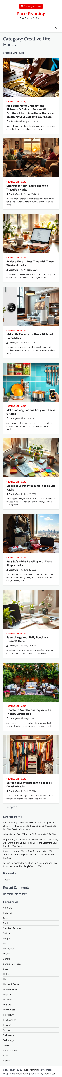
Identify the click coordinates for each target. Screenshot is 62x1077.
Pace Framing (31, 13)
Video (5, 1055)
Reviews (7, 1025)
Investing (7, 999)
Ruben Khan (14, 121)
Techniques (8, 1035)
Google (6, 879)
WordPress (49, 1073)
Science (6, 1030)
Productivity (8, 1014)
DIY (4, 943)
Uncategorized (10, 1050)
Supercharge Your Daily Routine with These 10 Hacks (29, 639)
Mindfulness (9, 1009)
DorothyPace (15, 194)
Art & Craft (8, 907)
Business (7, 913)
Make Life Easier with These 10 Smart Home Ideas (29, 336)
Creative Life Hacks (16, 102)
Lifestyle (7, 1004)
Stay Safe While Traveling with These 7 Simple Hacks (30, 563)
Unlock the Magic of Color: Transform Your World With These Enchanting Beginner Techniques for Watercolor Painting (28, 854)
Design (6, 938)
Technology (8, 1040)
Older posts (11, 807)
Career (6, 918)
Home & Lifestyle (11, 984)
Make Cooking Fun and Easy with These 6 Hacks (30, 412)
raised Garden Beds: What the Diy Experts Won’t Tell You (29, 834)
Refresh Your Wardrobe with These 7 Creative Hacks (29, 784)
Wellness (7, 1060)
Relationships (9, 1019)
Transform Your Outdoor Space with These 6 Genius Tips (28, 712)
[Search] (56, 28)
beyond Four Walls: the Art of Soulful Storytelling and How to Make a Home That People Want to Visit (30, 864)
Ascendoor (23, 1073)
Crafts (6, 923)
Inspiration (8, 994)
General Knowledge (12, 963)
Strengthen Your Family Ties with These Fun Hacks (27, 187)
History (6, 974)
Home (6, 979)
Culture (6, 933)
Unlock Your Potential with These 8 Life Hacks (30, 487)
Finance (6, 953)
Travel (6, 1045)
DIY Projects (8, 948)
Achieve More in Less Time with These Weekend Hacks (30, 263)
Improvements (10, 989)
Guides (6, 969)
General (6, 958)
